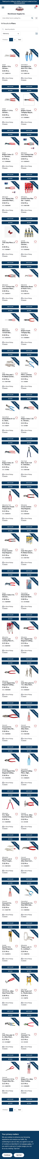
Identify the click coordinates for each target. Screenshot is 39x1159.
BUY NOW (10, 90)
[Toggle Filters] (36, 34)
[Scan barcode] (36, 18)
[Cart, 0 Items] (35, 8)
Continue (7, 1155)
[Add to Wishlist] (16, 65)
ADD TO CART (10, 86)
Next (19, 39)
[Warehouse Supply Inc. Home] (19, 9)
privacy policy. (27, 1144)
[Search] (32, 18)
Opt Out (18, 1155)
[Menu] (3, 7)
